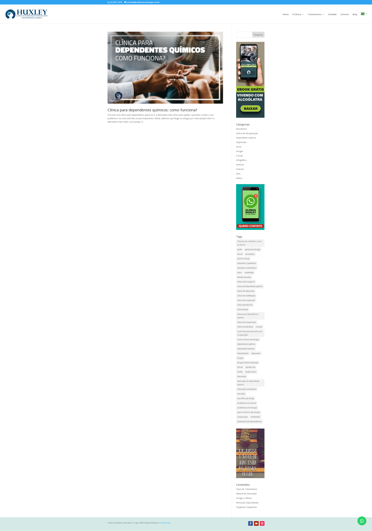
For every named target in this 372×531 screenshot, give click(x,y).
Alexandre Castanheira (246, 263)
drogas (240, 358)
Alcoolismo (241, 128)
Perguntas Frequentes (246, 507)
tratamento (255, 417)
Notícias (240, 164)
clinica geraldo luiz (245, 305)
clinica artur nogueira (246, 281)
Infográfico (241, 160)
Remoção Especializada (247, 502)
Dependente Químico (246, 137)
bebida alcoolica (244, 277)
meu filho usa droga (245, 398)
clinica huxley (242, 309)
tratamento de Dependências (249, 421)
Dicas (238, 146)
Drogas (239, 151)
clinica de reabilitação (246, 295)
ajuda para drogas (252, 249)
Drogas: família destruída (247, 362)
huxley (240, 372)
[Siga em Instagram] (262, 523)
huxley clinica (250, 372)
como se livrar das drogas (248, 339)
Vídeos (239, 178)
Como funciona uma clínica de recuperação (249, 333)
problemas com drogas (247, 407)
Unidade (332, 14)
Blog (355, 14)
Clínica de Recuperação (247, 133)
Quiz (238, 173)
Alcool (240, 254)
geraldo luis (250, 367)
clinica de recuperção (246, 300)
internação (241, 376)
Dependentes (242, 353)
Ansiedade (249, 272)
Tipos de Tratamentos (246, 489)
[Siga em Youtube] (256, 523)
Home (286, 14)
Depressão (241, 142)
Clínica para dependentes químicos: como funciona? (152, 109)
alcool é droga (243, 258)
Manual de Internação (246, 493)
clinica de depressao (245, 291)
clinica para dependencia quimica (247, 316)
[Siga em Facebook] (250, 523)
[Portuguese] (364, 17)
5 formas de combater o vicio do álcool (249, 243)
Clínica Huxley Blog (245, 327)
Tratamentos (314, 14)
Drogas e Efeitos (244, 498)
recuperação (242, 417)
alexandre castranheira (246, 268)
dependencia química (246, 344)
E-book (239, 155)
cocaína (259, 327)
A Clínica (296, 14)
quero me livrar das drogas (248, 412)
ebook (240, 367)
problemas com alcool (246, 403)
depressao (255, 353)
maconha (241, 394)
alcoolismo (250, 254)
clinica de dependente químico (250, 286)
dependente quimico (246, 348)
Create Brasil (165, 523)
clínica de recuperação (246, 322)
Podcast (240, 169)
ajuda (239, 249)
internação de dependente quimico (248, 383)
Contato (344, 14)
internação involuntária (246, 389)
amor (239, 272)
